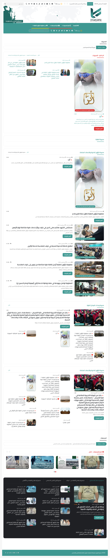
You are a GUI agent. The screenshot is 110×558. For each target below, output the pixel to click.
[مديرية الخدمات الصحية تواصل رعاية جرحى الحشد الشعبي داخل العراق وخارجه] (31, 501)
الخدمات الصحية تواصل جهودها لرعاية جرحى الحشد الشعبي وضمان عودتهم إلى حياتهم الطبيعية (50, 513)
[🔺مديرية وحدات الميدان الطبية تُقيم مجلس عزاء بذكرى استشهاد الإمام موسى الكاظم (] (31, 422)
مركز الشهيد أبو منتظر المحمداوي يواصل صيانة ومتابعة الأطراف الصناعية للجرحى (15, 524)
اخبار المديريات (66, 25)
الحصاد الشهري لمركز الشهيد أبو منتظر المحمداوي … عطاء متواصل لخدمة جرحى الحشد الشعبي (50, 492)
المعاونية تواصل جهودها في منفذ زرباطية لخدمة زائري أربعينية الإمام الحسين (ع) (44, 283)
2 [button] (54, 471)
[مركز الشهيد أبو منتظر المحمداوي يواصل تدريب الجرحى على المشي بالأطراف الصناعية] (31, 511)
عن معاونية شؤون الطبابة (40, 25)
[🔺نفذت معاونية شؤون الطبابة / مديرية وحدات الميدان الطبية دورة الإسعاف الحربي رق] (99, 333)
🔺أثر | (101, 116)
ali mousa (100, 114)
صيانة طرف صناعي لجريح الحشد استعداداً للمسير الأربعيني (84, 533)
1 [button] (55, 471)
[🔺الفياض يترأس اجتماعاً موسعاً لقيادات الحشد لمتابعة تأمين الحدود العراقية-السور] (65, 411)
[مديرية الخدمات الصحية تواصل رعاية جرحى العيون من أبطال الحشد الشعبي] (31, 72)
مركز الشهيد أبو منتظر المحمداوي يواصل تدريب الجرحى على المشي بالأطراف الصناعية (15, 512)
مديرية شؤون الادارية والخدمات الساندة (16, 55)
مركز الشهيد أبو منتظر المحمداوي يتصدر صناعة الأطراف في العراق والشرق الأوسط (76, 443)
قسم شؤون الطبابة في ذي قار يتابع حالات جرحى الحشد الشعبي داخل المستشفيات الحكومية (16, 64)
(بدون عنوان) (66, 422)
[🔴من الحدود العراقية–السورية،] (31, 333)
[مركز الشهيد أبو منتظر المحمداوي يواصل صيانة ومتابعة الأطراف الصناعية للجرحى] (31, 522)
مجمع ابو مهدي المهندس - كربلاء (75, 480)
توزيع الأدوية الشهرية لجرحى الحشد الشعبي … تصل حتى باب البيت (80, 47)
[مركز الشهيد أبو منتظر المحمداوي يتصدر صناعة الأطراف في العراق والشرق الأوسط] (42, 462)
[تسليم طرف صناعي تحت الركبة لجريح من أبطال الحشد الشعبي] (17, 462)
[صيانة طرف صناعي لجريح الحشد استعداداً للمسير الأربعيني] (99, 532)
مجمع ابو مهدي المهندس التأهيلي (31, 480)
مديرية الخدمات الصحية (31, 55)
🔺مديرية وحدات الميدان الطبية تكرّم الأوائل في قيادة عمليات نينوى (22, 411)
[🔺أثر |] (65, 338)
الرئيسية (75, 25)
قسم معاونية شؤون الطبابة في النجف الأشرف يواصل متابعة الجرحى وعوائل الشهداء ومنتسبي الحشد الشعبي (49, 75)
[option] (92, 462)
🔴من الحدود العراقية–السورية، (16, 333)
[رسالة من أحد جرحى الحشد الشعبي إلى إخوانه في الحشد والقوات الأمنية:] (92, 462)
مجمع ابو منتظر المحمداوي (97, 480)
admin (101, 504)
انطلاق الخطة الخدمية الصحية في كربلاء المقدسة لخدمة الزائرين (50, 246)
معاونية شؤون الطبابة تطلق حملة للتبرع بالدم (57, 62)
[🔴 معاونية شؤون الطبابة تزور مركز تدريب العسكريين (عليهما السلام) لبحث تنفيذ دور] (99, 355)
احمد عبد (69, 243)
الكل (39, 55)
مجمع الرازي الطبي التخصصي (53, 480)
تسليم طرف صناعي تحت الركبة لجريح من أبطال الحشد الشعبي (50, 501)
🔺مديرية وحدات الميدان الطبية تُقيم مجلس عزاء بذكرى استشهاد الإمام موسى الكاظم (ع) (16, 424)
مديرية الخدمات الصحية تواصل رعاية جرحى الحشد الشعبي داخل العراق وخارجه (16, 502)
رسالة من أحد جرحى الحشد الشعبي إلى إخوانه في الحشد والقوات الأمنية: (90, 508)
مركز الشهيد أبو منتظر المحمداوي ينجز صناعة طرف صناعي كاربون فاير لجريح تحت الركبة (49, 524)
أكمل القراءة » (99, 128)
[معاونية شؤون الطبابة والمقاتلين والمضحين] (55, 14)
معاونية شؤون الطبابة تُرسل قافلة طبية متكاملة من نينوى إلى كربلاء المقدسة (44, 264)
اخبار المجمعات (54, 25)
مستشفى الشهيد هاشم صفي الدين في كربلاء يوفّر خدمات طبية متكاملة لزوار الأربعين (42, 227)
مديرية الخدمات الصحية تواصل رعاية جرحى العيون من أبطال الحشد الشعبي (16, 74)
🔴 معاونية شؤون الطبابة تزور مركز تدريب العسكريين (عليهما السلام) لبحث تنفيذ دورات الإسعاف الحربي (83, 357)
